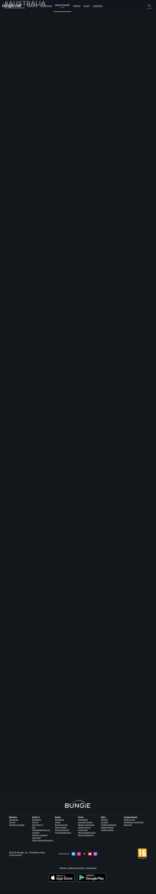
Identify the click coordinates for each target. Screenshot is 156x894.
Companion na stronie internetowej (16, 46)
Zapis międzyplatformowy (42, 840)
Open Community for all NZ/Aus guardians (63, 379)
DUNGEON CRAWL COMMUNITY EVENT (62, 743)
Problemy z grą (13, 40)
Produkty (104, 822)
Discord (12, 822)
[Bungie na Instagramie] (79, 854)
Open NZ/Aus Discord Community (59, 261)
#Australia (112, 53)
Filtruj (60, 38)
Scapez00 (92, 94)
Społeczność (62, 4)
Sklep (87, 6)
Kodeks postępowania (16, 85)
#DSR (121, 744)
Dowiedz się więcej (16, 825)
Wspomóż (128, 825)
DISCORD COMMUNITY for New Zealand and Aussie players (72, 532)
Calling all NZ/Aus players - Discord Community (65, 593)
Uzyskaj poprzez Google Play (92, 877)
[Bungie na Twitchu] (95, 854)
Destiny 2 (32, 6)
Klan (33, 827)
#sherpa (147, 114)
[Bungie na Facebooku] (73, 854)
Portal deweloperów (63, 833)
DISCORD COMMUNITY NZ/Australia (60, 682)
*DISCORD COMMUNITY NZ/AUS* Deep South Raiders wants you (75, 711)
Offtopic (10, 76)
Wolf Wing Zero (49, 55)
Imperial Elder (49, 293)
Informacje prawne (85, 822)
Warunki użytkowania (86, 825)
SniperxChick (94, 330)
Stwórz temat (49, 38)
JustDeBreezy (49, 323)
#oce (98, 321)
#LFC (120, 53)
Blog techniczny (61, 825)
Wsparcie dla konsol (16, 61)
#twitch (115, 744)
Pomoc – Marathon (15, 79)
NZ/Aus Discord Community (56, 773)
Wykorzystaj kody (62, 830)
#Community (107, 114)
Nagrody (98, 6)
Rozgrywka (11, 27)
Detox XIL (92, 300)
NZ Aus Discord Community (56, 143)
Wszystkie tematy (15, 14)
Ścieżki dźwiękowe (108, 825)
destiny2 (86, 744)
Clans (105, 53)
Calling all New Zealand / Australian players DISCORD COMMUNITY (75, 561)
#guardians (76, 85)
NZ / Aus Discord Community (56, 173)
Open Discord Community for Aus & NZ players (65, 441)
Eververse (11, 37)
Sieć (8, 35)
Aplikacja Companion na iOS (20, 50)
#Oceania (105, 321)
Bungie (58, 817)
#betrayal (85, 85)
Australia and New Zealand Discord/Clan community (68, 623)
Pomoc (77, 6)
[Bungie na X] (84, 854)
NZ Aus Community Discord (56, 350)
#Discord (127, 114)
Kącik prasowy (61, 827)
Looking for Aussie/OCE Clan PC (58, 320)
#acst (133, 53)
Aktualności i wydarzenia (133, 822)
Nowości (104, 820)
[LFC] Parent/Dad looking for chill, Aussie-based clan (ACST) (72, 52)
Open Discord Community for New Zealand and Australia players (74, 409)
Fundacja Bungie (130, 817)
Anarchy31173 (94, 123)
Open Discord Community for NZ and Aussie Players (68, 202)
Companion (11, 68)
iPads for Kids (129, 820)
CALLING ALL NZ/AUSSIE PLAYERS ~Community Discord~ (71, 502)
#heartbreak (95, 85)
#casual (126, 53)
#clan (83, 321)
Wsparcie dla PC (14, 58)
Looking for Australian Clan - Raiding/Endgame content (69, 291)
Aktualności (13, 820)
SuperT (45, 116)
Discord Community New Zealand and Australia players (69, 232)
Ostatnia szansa (107, 830)
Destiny (11, 6)
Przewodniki (83, 820)
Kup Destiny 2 (37, 825)
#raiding (116, 291)
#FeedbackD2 (65, 85)
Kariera (57, 822)
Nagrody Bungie (107, 827)
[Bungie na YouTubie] (90, 854)
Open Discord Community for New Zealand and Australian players (75, 470)
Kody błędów (12, 32)
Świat (9, 25)
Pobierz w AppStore (63, 877)
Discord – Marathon (15, 81)
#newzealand (137, 114)
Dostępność (12, 43)
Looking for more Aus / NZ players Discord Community (69, 114)
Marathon (46, 6)
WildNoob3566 (49, 87)
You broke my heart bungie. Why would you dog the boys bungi (74, 82)
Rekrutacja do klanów (17, 71)
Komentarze (12, 19)
